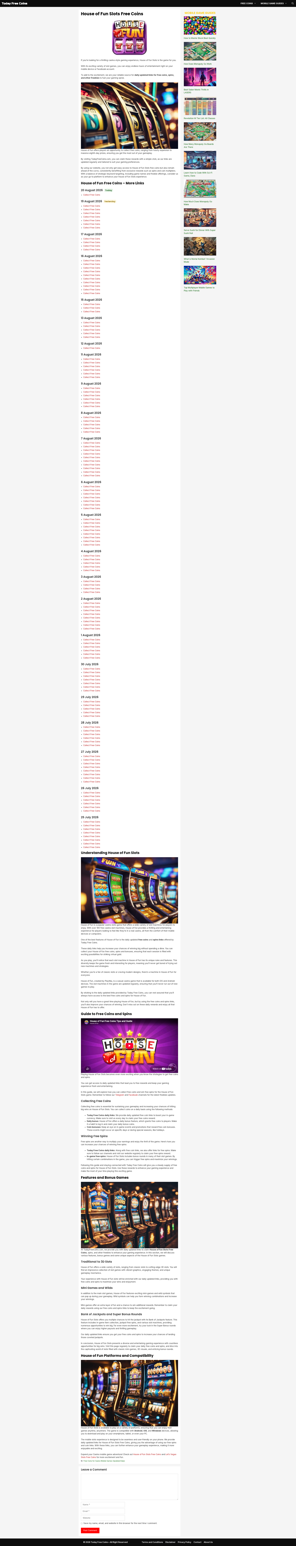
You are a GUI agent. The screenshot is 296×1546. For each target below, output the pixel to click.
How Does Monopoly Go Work (198, 64)
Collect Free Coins (91, 195)
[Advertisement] (200, 332)
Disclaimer (170, 1542)
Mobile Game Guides (272, 3)
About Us (208, 1542)
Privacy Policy (184, 1542)
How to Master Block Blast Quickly (200, 38)
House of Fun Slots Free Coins (147, 1454)
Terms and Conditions (152, 1542)
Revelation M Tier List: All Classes (199, 118)
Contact (197, 1542)
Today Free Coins (14, 3)
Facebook (133, 1095)
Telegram (119, 1095)
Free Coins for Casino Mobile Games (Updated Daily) (104, 1461)
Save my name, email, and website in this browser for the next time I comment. (120, 1523)
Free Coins (247, 3)
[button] (292, 3)
